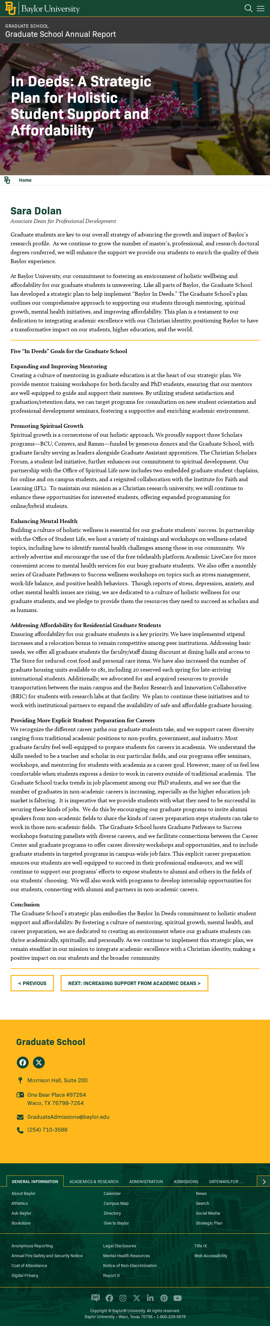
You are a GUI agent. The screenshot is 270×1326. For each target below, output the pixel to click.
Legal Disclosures (119, 1245)
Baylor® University (128, 1310)
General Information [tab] (35, 1181)
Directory (112, 1213)
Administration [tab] (146, 1181)
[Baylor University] (42, 8)
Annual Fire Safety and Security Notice (47, 1255)
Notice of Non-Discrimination (130, 1265)
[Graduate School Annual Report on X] (38, 1062)
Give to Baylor (116, 1223)
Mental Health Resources (126, 1255)
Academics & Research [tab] (94, 1181)
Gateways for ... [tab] (226, 1181)
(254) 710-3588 (47, 1129)
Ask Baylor (21, 1213)
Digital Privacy (25, 1275)
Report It (111, 1275)
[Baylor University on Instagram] (121, 1301)
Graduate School (50, 1041)
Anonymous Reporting (32, 1245)
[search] (245, 9)
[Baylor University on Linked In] (149, 1301)
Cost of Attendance (29, 1265)
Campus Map (116, 1203)
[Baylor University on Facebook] (108, 1301)
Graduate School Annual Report (60, 33)
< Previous (32, 982)
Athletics (20, 1203)
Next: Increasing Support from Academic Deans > (134, 982)
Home (25, 180)
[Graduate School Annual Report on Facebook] (22, 1062)
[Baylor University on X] (135, 1301)
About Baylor (24, 1193)
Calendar (112, 1193)
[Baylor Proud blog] (94, 1301)
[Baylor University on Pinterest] (163, 1301)
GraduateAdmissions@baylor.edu (68, 1116)
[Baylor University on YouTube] (176, 1301)
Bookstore (21, 1223)
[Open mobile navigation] (262, 9)
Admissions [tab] (186, 1181)
